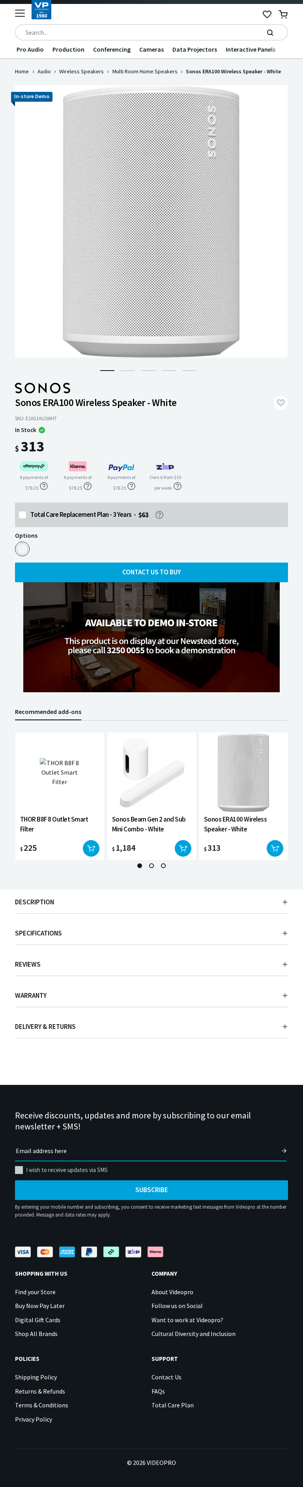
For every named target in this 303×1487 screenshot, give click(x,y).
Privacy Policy (33, 1419)
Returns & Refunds (40, 1391)
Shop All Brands (36, 1334)
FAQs (158, 1391)
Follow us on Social (177, 1306)
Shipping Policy (36, 1377)
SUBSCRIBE (151, 1189)
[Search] (270, 32)
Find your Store (35, 1292)
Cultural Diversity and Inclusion (194, 1334)
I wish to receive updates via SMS (67, 1170)
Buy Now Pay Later (40, 1306)
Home (22, 71)
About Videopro (172, 1292)
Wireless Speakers (81, 71)
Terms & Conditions (41, 1405)
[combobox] (151, 32)
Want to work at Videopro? (187, 1320)
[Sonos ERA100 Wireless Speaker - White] (22, 549)
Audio (44, 71)
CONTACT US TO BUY (151, 572)
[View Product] (59, 796)
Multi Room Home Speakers (145, 71)
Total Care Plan (173, 1405)
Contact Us (166, 1377)
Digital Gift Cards (37, 1320)
